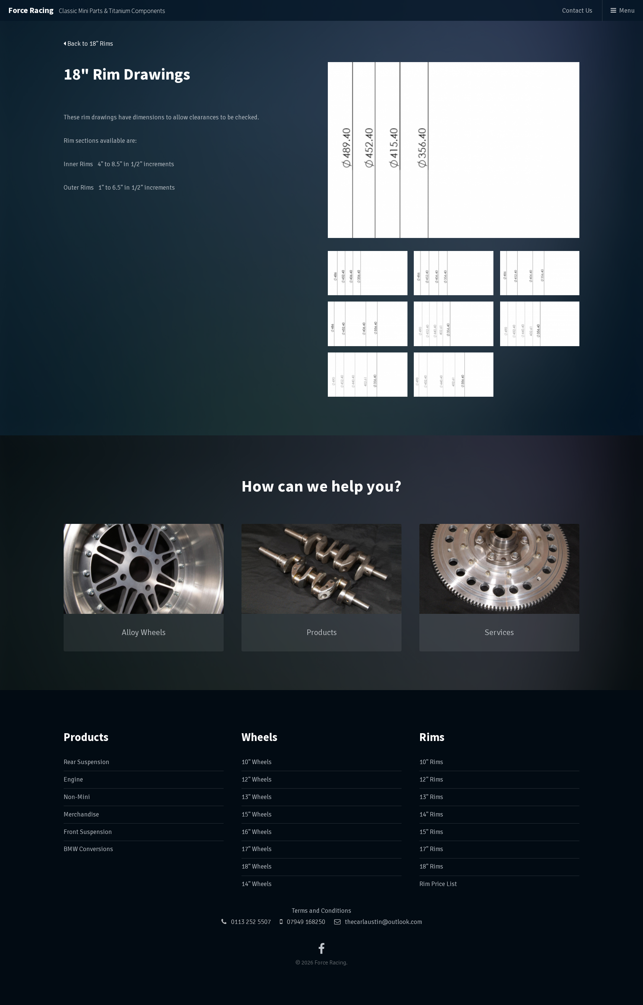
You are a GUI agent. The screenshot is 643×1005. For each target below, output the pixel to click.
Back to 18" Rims (89, 44)
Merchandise (81, 814)
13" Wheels (256, 797)
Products (86, 737)
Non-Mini (77, 797)
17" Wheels (256, 849)
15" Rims (431, 832)
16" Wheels (256, 832)
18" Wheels (256, 866)
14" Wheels (256, 884)
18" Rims (431, 866)
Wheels (259, 737)
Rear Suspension (86, 762)
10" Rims (431, 762)
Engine (73, 779)
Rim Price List (438, 884)
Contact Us (577, 11)
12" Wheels (256, 779)
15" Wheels (256, 814)
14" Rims (431, 814)
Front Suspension (88, 832)
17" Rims (431, 849)
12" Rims (431, 779)
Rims (431, 737)
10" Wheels (256, 762)
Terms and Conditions (321, 911)
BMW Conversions (88, 849)
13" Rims (431, 797)
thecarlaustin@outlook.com (383, 922)
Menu (627, 11)
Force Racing (86, 10)
